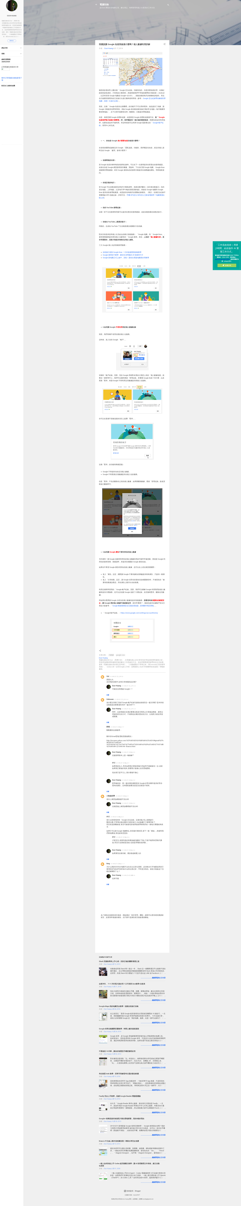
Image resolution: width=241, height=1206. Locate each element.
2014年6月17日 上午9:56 (116, 676)
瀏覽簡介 (12, 40)
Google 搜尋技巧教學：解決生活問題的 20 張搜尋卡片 (123, 255)
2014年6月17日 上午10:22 (129, 686)
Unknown (110, 699)
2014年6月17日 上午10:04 (121, 699)
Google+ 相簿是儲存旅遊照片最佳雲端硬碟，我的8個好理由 (121, 1119)
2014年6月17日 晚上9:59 (128, 780)
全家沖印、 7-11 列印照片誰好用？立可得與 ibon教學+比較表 (122, 984)
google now (120, 655)
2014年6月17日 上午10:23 (129, 709)
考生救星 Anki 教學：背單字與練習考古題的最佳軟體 (119, 1074)
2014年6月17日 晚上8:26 (122, 837)
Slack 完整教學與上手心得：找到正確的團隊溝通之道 (119, 961)
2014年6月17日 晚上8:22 (117, 817)
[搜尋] (168, 5)
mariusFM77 (136, 1195)
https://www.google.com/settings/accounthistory (139, 613)
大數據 (111, 655)
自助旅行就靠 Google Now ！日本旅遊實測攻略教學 (122, 252)
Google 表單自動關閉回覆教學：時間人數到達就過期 (119, 1029)
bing (108, 863)
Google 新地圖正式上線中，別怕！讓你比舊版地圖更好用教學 (126, 258)
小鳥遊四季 (110, 796)
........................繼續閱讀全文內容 (153, 978)
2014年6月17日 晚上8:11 (122, 796)
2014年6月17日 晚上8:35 (128, 752)
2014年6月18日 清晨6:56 (128, 875)
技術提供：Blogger (133, 1191)
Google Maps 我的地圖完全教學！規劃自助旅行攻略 (118, 1006)
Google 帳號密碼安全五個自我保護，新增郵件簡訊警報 (133, 606)
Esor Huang (116, 686)
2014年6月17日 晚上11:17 (118, 863)
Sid (107, 676)
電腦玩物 (104, 4)
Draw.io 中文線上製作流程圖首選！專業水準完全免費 (119, 1141)
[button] (164, 44)
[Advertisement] (132, 25)
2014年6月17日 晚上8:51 (122, 763)
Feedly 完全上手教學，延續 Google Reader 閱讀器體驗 (120, 1096)
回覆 (107, 695)
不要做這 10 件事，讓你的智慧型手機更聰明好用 (117, 1051)
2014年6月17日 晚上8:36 (128, 803)
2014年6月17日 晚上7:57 (117, 727)
